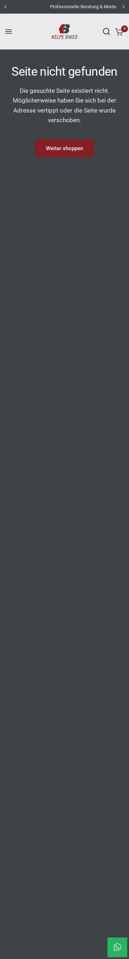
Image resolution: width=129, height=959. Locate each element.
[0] (118, 31)
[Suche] (106, 31)
